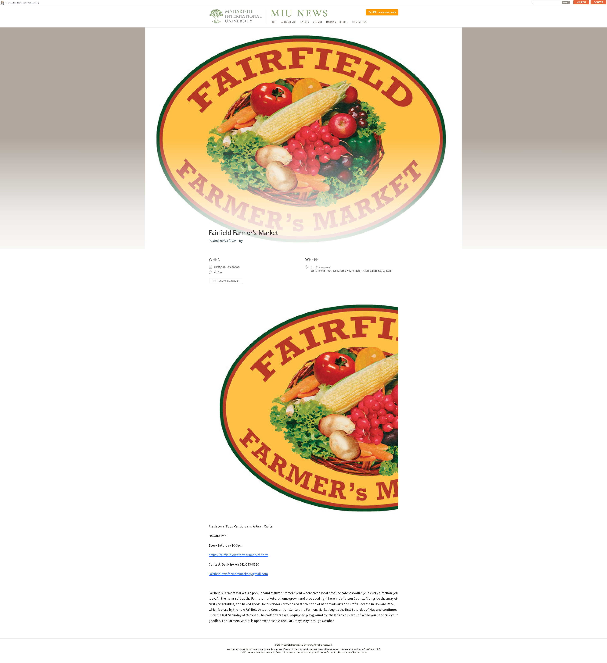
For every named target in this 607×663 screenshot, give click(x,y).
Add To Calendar (228, 281)
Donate (598, 2)
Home (273, 22)
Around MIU (288, 22)
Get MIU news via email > (382, 12)
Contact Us (359, 22)
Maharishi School (337, 22)
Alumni (317, 22)
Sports (304, 22)
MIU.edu (581, 2)
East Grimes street (321, 267)
